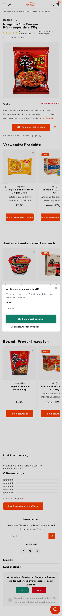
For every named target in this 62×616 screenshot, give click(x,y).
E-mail (9, 302)
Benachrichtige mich (33, 319)
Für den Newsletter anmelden (24, 326)
